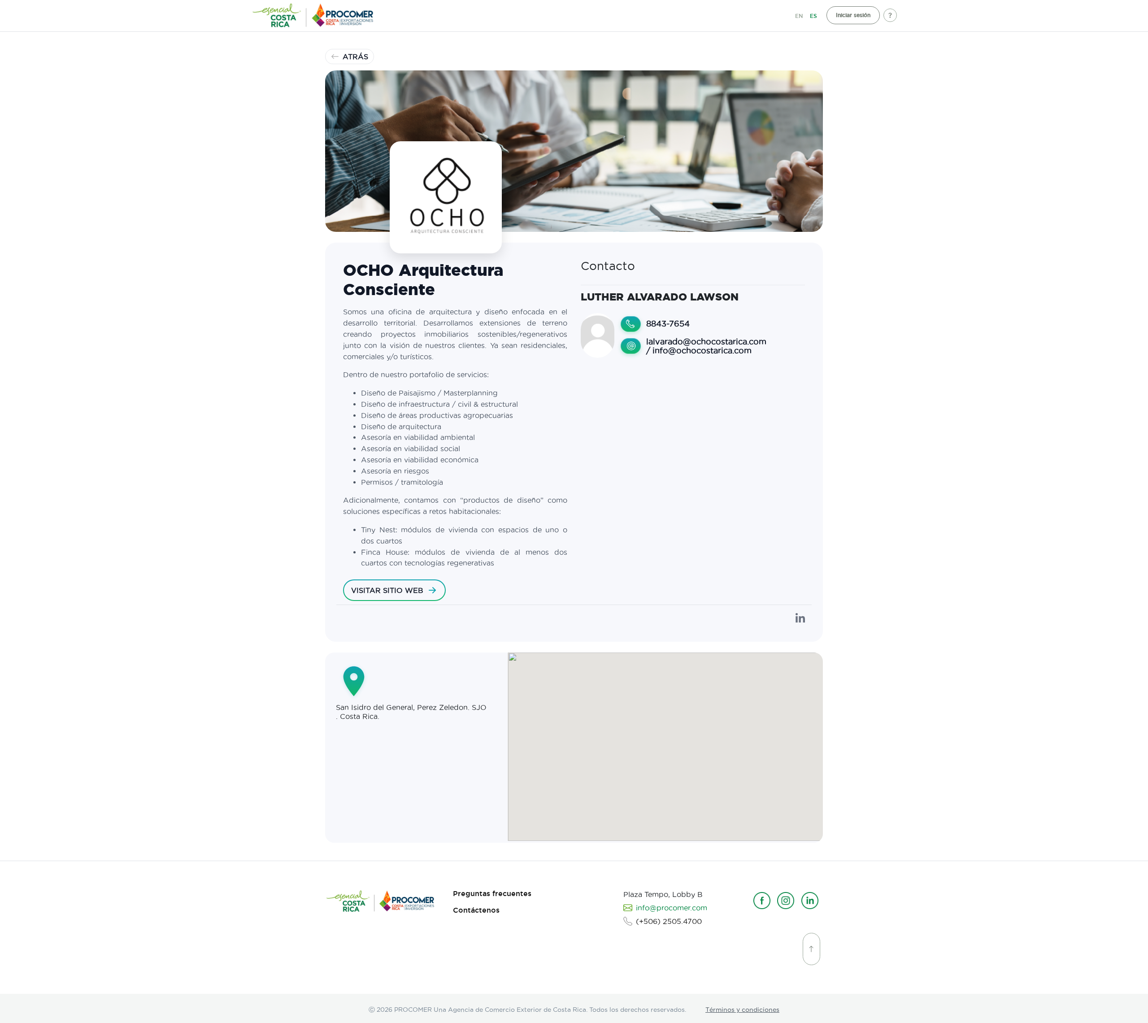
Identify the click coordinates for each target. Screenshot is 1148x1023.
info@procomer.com (671, 908)
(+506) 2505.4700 (669, 921)
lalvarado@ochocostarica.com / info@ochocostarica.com (706, 346)
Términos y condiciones (742, 1009)
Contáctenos (476, 910)
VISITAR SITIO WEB (387, 590)
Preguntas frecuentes (492, 893)
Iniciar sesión (853, 15)
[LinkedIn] (800, 618)
